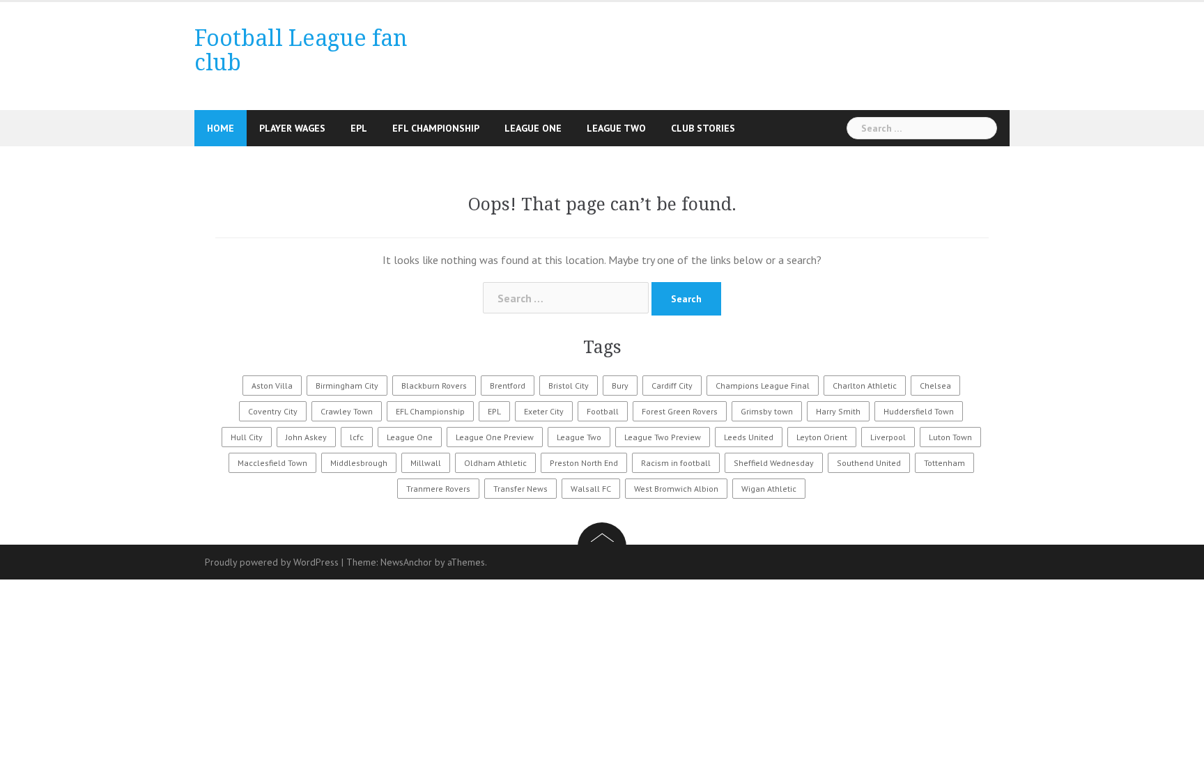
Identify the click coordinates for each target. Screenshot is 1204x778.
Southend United (869, 463)
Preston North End (584, 463)
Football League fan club (301, 50)
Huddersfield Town (918, 411)
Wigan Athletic (768, 488)
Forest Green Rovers (680, 411)
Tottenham (944, 463)
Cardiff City (672, 385)
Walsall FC (591, 488)
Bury (620, 385)
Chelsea (935, 385)
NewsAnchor (406, 562)
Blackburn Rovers (434, 385)
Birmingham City (347, 385)
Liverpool (888, 437)
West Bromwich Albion (676, 488)
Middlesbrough (358, 463)
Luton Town (950, 437)
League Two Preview (662, 437)
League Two (616, 128)
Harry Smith (838, 411)
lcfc (357, 437)
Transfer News (520, 488)
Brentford (507, 385)
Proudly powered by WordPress (272, 562)
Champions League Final (763, 385)
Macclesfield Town (272, 463)
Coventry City (273, 411)
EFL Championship (435, 128)
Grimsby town (767, 411)
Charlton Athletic (865, 385)
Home (220, 128)
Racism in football (676, 463)
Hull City (247, 437)
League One (533, 128)
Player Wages (292, 128)
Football (603, 411)
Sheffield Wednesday (774, 463)
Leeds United (748, 437)
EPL (358, 128)
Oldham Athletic (495, 463)
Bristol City (568, 385)
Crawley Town (347, 411)
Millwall (425, 463)
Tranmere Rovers (438, 488)
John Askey (306, 437)
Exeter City (544, 411)
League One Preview (495, 437)
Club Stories (703, 128)
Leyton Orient (821, 437)
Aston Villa (272, 385)
